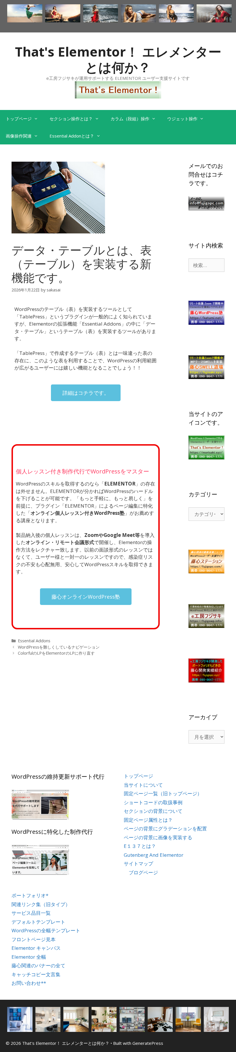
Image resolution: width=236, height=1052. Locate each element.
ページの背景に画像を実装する (158, 837)
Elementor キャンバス (36, 948)
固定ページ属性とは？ (148, 820)
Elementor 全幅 (29, 957)
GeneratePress (147, 1043)
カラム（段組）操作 (130, 118)
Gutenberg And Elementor (153, 855)
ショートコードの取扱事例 (153, 802)
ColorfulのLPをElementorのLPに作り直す (56, 653)
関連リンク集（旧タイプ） (41, 904)
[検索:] (206, 265)
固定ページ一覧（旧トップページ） (163, 793)
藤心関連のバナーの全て (38, 965)
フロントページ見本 (34, 939)
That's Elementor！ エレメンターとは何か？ (118, 59)
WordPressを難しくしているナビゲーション (59, 647)
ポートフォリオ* (30, 895)
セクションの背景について (153, 811)
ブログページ (143, 872)
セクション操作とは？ (71, 118)
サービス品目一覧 (31, 913)
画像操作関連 (19, 136)
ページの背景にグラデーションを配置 (165, 828)
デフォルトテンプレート (38, 921)
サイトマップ (138, 863)
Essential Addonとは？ (72, 136)
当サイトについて (143, 785)
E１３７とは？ (140, 846)
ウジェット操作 (182, 118)
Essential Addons (34, 640)
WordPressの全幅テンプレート (46, 930)
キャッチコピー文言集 (36, 974)
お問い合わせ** (29, 983)
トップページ (19, 118)
